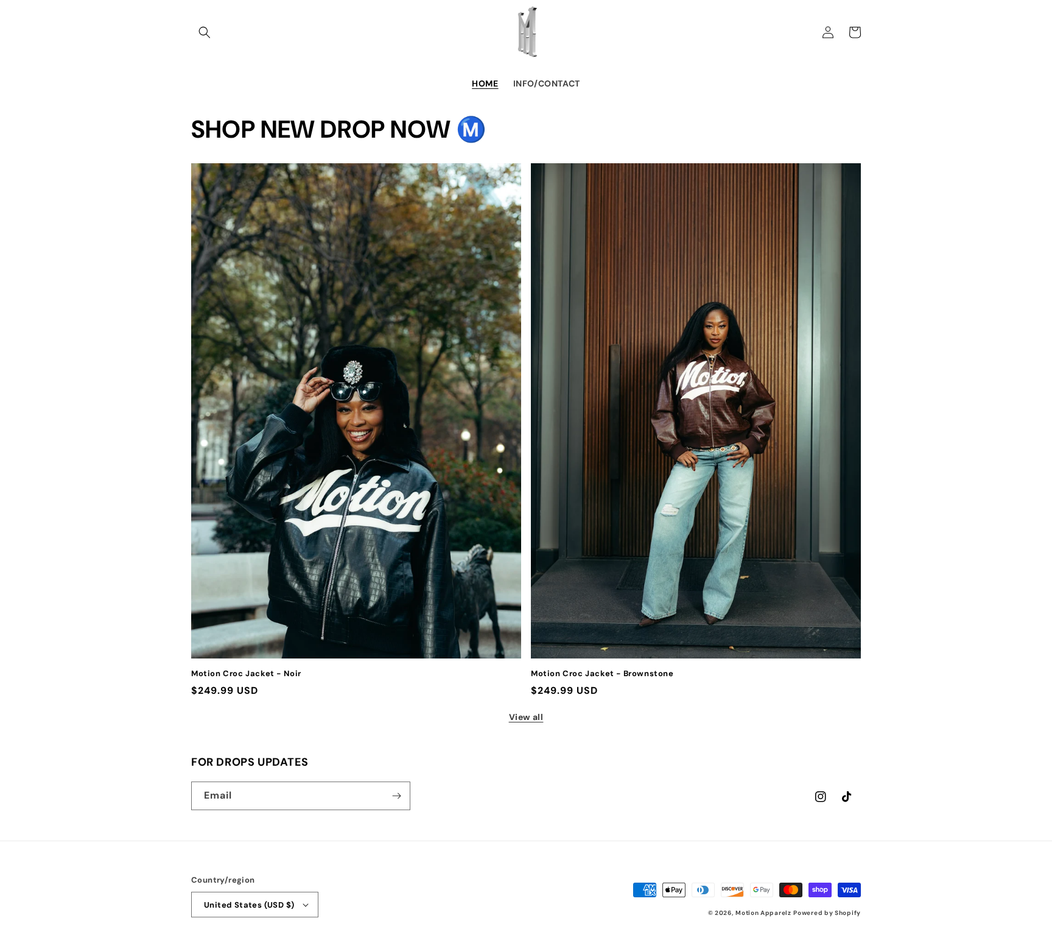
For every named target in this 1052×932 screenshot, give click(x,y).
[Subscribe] (396, 796)
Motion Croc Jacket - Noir (246, 674)
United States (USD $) (249, 905)
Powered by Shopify (827, 913)
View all (526, 716)
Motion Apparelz (763, 913)
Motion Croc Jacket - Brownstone (602, 674)
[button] (204, 32)
